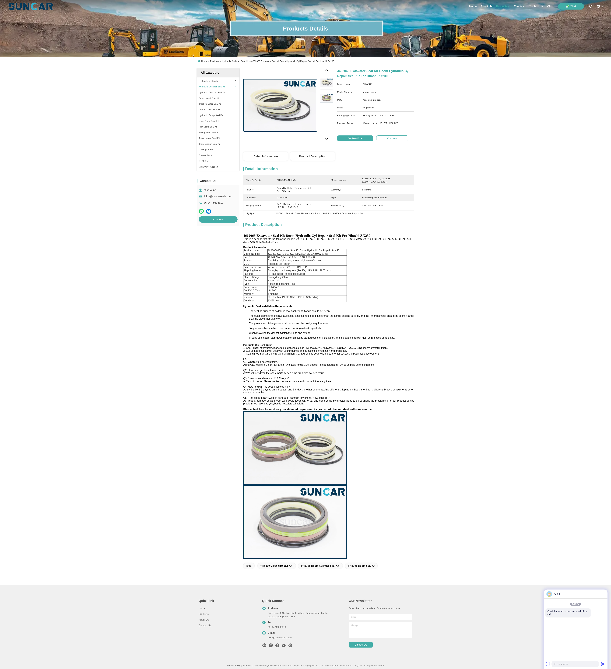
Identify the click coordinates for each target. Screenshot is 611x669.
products (501, 6)
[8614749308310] (284, 646)
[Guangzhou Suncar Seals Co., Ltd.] (30, 6)
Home (473, 6)
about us (486, 6)
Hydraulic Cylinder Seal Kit (235, 61)
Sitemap (247, 665)
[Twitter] (271, 646)
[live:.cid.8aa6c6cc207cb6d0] (290, 646)
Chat (573, 6)
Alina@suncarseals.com (217, 196)
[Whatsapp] (201, 211)
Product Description (312, 156)
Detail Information (265, 156)
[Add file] (548, 663)
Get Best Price (355, 138)
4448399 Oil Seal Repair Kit (276, 565)
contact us (536, 6)
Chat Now (218, 219)
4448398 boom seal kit (361, 565)
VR (549, 6)
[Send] (603, 663)
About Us (204, 619)
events (518, 6)
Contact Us (205, 625)
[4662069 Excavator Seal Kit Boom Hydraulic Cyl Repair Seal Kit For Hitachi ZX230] (280, 105)
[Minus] (603, 594)
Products (214, 61)
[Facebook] (277, 646)
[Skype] (208, 211)
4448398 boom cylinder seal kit (319, 565)
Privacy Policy (233, 665)
